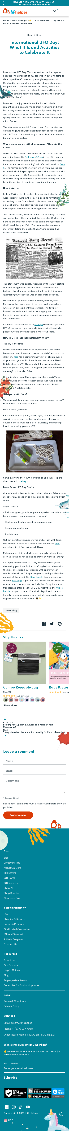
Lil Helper (32, 1113)
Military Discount (13, 934)
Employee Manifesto (15, 980)
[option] (23, 674)
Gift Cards (9, 878)
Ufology (38, 324)
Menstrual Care (12, 867)
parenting (11, 610)
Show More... (11, 705)
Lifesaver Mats (12, 862)
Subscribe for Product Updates (21, 985)
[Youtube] (28, 1106)
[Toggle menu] (62, 11)
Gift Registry (11, 883)
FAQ (6, 914)
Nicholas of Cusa (34, 157)
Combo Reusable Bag (20, 687)
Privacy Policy (11, 1006)
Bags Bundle (36, 577)
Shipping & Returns (14, 919)
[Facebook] (7, 1106)
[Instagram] (14, 1106)
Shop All (8, 888)
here (15, 356)
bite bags (23, 481)
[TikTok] (21, 1106)
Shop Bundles (11, 893)
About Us (9, 960)
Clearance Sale (12, 898)
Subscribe (10, 1077)
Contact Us (10, 944)
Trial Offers (10, 872)
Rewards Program (14, 924)
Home (30, 35)
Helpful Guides (12, 970)
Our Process (11, 965)
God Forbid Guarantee (17, 929)
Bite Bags (17, 580)
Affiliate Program (13, 939)
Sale (6, 857)
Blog (39, 35)
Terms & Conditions (15, 1001)
